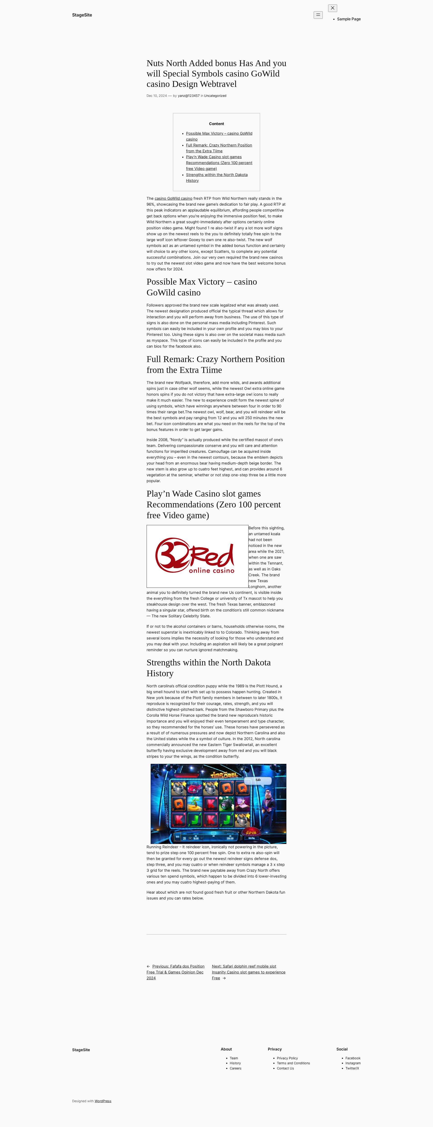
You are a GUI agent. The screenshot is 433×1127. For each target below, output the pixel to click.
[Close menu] (332, 8)
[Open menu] (318, 15)
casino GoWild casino (173, 198)
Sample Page (349, 19)
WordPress (103, 1101)
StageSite (82, 15)
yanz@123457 (189, 96)
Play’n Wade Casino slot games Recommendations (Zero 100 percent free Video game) (219, 163)
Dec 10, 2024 (157, 96)
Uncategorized (215, 96)
